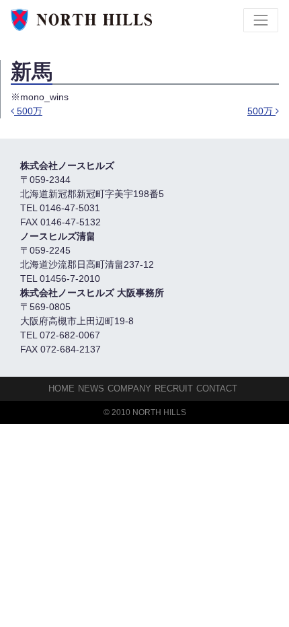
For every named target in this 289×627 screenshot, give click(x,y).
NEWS (91, 388)
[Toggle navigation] (260, 20)
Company (129, 388)
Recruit (174, 388)
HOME (61, 388)
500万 (28, 111)
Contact (216, 388)
